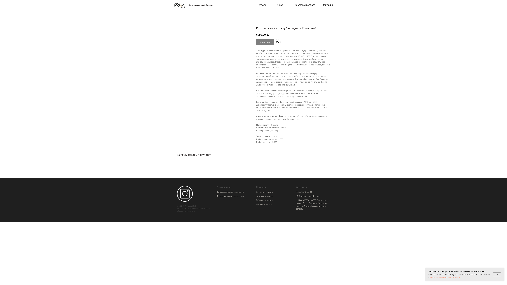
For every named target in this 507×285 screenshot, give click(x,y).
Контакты (328, 5)
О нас (280, 5)
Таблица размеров (264, 200)
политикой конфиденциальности (445, 277)
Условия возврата (264, 204)
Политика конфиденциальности (230, 196)
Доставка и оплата (305, 5)
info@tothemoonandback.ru (308, 196)
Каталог (263, 5)
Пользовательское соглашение (230, 192)
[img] (180, 5)
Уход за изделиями (264, 196)
